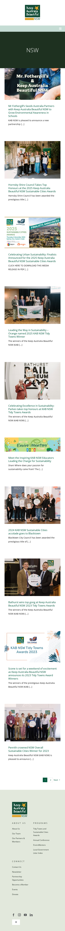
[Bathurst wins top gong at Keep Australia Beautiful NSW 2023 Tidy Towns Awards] (32, 577)
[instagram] (19, 914)
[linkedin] (31, 914)
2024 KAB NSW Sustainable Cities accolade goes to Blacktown (27, 531)
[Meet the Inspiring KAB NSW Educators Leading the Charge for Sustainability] (32, 444)
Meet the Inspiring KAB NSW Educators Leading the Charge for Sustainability (31, 459)
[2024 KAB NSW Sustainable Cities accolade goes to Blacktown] (32, 505)
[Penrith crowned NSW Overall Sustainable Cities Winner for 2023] (32, 722)
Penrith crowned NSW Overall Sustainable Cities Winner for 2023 (28, 749)
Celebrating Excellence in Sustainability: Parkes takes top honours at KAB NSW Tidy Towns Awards (31, 409)
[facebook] (13, 914)
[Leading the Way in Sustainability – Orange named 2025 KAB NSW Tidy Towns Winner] (32, 305)
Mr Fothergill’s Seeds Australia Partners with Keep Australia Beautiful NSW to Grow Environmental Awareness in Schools (31, 111)
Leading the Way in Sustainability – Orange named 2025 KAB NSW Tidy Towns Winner (29, 333)
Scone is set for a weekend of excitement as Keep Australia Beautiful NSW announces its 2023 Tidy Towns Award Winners (32, 673)
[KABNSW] (32, 5)
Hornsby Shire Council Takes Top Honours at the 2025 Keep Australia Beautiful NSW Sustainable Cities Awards (32, 188)
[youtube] (25, 914)
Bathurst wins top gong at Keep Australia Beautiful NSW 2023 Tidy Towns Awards (32, 603)
